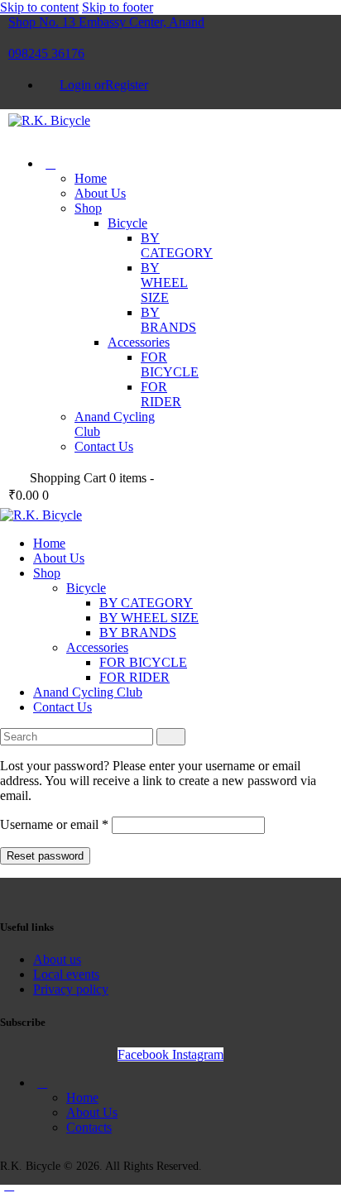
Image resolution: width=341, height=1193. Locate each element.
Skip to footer (117, 7)
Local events (66, 974)
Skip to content (39, 7)
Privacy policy (70, 989)
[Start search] (170, 736)
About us (57, 959)
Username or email (54, 824)
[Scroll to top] (9, 1185)
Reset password (45, 856)
